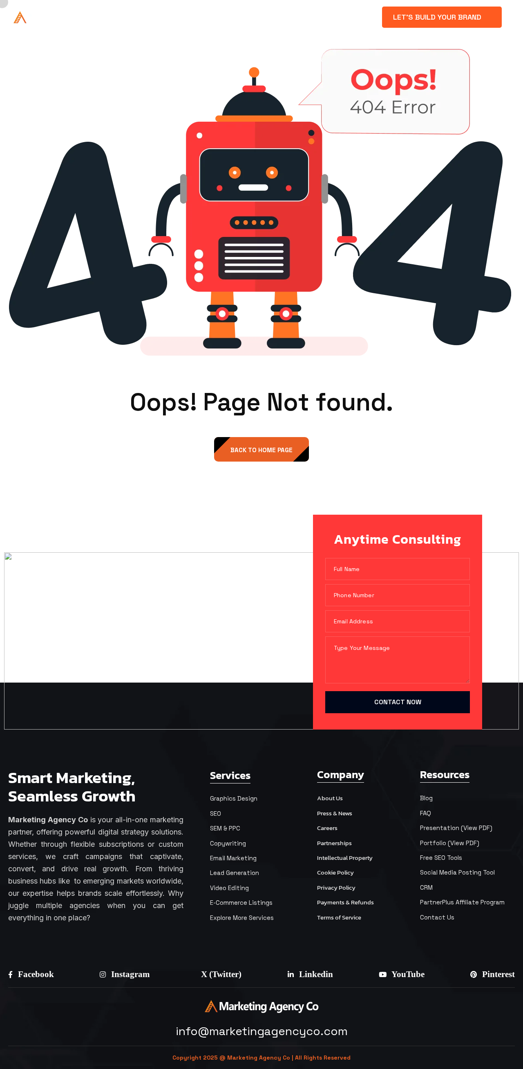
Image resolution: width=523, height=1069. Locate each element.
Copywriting (228, 843)
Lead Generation (234, 873)
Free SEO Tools (441, 857)
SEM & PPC (225, 828)
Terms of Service (339, 917)
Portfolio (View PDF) (449, 843)
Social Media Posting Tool (457, 872)
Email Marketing (233, 858)
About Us (330, 798)
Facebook (35, 974)
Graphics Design (233, 798)
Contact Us (437, 917)
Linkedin (315, 974)
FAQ (425, 813)
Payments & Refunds (345, 902)
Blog (426, 798)
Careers (327, 827)
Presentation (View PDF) (456, 828)
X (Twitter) (220, 974)
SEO (215, 813)
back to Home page (261, 450)
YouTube (407, 974)
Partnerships (334, 843)
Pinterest (497, 974)
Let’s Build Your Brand (438, 17)
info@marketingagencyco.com (262, 1031)
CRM (426, 887)
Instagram (129, 974)
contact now (397, 702)
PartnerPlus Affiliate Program (462, 902)
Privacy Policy (336, 887)
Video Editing (229, 888)
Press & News (334, 813)
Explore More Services (242, 918)
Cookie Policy (335, 872)
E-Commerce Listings (241, 902)
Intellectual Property (345, 857)
